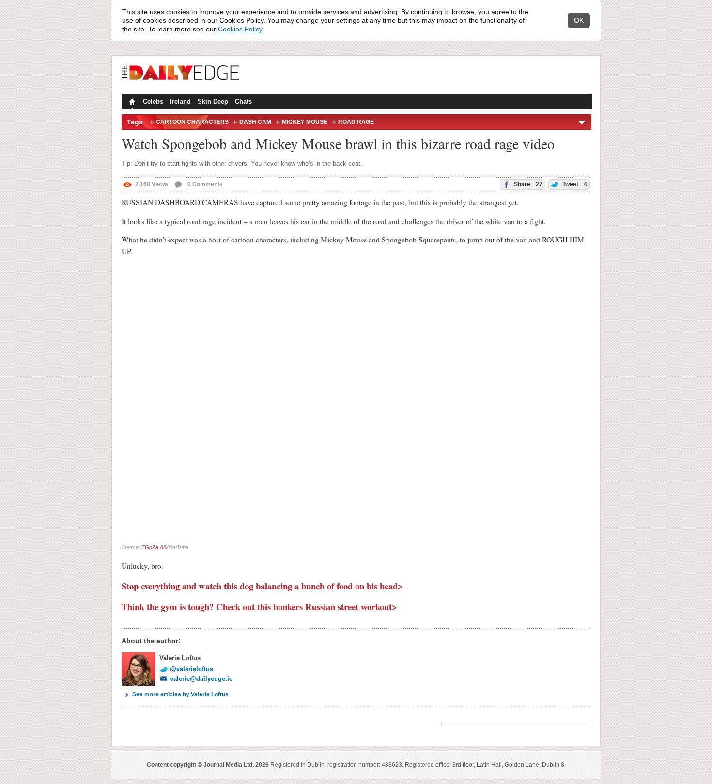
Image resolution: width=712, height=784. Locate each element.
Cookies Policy (240, 29)
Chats (243, 101)
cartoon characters (192, 122)
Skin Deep (213, 101)
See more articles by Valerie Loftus (180, 694)
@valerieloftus (191, 669)
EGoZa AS (154, 547)
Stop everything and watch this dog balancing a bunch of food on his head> (262, 585)
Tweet (574, 184)
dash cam (255, 122)
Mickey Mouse (304, 122)
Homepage (131, 102)
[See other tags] (582, 122)
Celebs (153, 101)
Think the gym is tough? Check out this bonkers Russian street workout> (259, 606)
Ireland (180, 101)
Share (527, 184)
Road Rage (356, 122)
